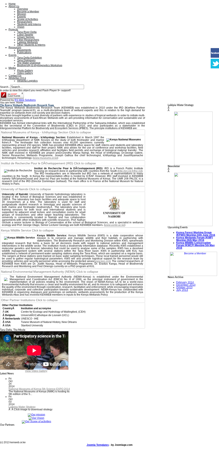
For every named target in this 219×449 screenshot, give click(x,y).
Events (12, 55)
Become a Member (28, 11)
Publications (24, 52)
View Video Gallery (36, 371)
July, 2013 (182, 290)
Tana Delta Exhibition (29, 57)
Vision (20, 26)
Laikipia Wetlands (27, 42)
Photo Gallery (25, 70)
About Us (14, 6)
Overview (22, 8)
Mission (21, 14)
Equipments (24, 50)
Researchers (24, 21)
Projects (13, 29)
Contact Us (15, 75)
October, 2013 (184, 287)
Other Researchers (28, 39)
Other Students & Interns (31, 44)
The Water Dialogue (28, 62)
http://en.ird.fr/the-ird (130, 170)
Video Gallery (25, 73)
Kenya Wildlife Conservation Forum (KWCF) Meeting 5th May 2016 (195, 245)
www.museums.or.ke (45, 157)
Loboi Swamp (25, 34)
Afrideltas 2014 (17, 78)
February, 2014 (185, 282)
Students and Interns (29, 24)
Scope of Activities (27, 19)
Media (12, 67)
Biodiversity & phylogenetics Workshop (39, 65)
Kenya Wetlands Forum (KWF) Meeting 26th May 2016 (194, 239)
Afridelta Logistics (27, 80)
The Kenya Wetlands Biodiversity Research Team (27, 105)
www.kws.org (102, 261)
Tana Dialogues (26, 60)
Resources (15, 47)
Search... (5, 86)
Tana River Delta (27, 32)
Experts (21, 16)
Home (12, 3)
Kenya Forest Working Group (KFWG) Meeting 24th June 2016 (195, 234)
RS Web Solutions (25, 100)
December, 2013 (185, 284)
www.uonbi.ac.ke (114, 225)
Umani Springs (25, 37)
